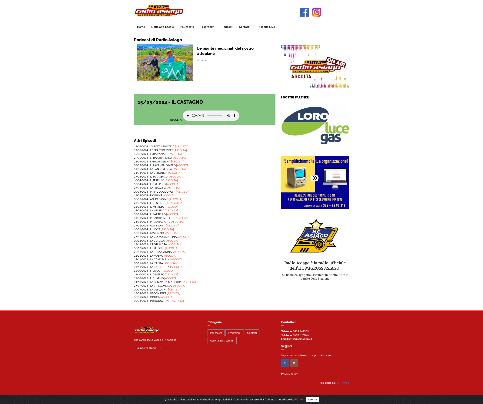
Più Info (299, 399)
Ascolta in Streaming (222, 340)
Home (141, 26)
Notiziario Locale (162, 26)
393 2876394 (301, 335)
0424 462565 (301, 331)
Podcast (227, 26)
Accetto (312, 399)
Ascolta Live (266, 26)
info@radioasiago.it (300, 338)
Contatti (244, 26)
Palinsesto (187, 26)
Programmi (208, 26)
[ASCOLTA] (181, 146)
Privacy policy (289, 373)
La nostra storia (147, 347)
